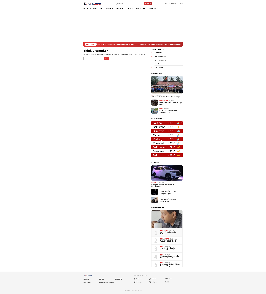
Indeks (101, 279)
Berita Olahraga (160, 56)
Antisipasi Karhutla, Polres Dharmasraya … (166, 97)
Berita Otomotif (160, 60)
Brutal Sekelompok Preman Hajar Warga (170, 103)
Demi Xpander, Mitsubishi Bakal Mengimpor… (162, 185)
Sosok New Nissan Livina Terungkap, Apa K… (167, 193)
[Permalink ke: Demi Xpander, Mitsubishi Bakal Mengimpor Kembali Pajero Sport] (167, 173)
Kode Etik (118, 279)
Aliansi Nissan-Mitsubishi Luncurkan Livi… (167, 201)
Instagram (154, 282)
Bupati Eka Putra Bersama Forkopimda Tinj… (168, 111)
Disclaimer (87, 282)
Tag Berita (158, 53)
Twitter (154, 279)
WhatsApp (139, 282)
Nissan (157, 63)
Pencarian (148, 3)
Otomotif (154, 182)
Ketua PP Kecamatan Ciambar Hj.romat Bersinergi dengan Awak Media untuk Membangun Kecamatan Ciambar (170, 44)
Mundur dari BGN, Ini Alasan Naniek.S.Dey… (170, 265)
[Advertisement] (133, 26)
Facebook (139, 279)
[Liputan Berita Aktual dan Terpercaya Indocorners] (93, 3)
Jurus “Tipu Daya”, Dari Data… (168, 233)
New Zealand (159, 67)
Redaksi (86, 279)
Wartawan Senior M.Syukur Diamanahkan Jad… (170, 257)
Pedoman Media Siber (106, 282)
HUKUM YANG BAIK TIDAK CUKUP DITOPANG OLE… (169, 241)
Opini (166, 230)
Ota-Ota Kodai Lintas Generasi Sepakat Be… (168, 249)
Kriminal (165, 101)
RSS (168, 282)
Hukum (167, 238)
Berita (153, 95)
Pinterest (169, 279)
